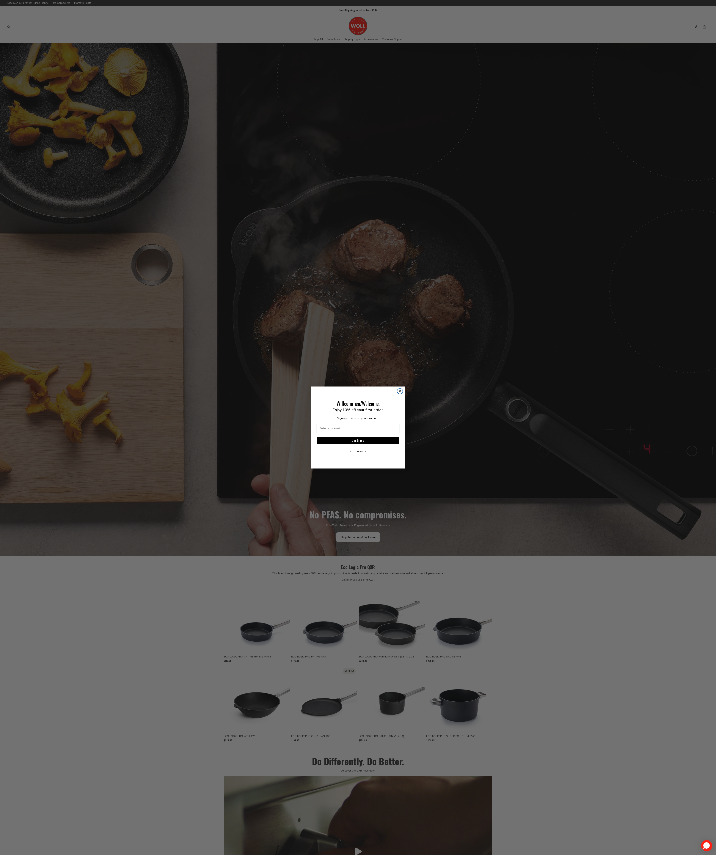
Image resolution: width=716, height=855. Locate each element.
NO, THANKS (358, 451)
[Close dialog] (400, 391)
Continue (358, 440)
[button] (706, 845)
